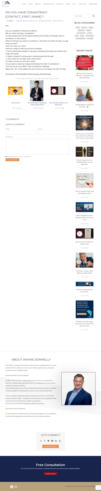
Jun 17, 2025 (84, 330)
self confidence (90, 35)
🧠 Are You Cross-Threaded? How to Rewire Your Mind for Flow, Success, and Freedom (85, 136)
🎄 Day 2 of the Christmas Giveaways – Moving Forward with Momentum (85, 76)
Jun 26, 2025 (84, 295)
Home (24, 4)
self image (90, 38)
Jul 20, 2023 (38, 108)
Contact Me (82, 4)
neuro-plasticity (81, 33)
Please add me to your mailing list (19, 156)
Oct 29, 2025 (84, 142)
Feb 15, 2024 (17, 108)
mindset (88, 30)
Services (38, 4)
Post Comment (12, 159)
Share (11, 20)
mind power (81, 30)
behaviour (84, 27)
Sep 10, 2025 (84, 197)
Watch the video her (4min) (16, 46)
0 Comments (59, 21)
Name (8, 129)
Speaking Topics (48, 4)
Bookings (60, 4)
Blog (74, 4)
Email (40, 129)
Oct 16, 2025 (84, 168)
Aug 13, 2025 (84, 223)
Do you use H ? (16, 103)
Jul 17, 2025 (59, 108)
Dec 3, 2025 (84, 110)
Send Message (51, 446)
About (30, 4)
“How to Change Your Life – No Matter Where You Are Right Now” (84, 162)
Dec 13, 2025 (84, 81)
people (82, 35)
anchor (78, 27)
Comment (9, 137)
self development (80, 38)
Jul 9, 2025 (84, 277)
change (91, 27)
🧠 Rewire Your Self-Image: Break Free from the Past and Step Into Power (85, 324)
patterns (89, 33)
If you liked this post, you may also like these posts (37, 78)
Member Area (93, 4)
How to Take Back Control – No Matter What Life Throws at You (85, 218)
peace (76, 35)
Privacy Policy (91, 486)
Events (68, 4)
